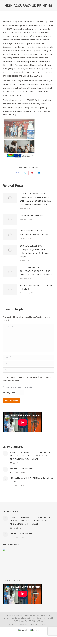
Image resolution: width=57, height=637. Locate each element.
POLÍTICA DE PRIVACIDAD (38, 624)
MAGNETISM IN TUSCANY (32, 215)
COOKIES (23, 624)
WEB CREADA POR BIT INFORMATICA (28, 621)
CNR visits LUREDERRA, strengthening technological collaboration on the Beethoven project (34, 251)
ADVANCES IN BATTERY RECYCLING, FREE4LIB (37, 287)
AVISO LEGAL (14, 624)
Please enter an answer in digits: (17, 386)
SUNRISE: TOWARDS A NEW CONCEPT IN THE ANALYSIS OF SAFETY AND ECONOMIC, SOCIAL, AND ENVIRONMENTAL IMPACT (35, 199)
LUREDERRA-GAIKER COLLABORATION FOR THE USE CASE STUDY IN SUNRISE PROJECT (36, 271)
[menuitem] (23, 630)
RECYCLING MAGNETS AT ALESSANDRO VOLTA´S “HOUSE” (35, 232)
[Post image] (10, 198)
